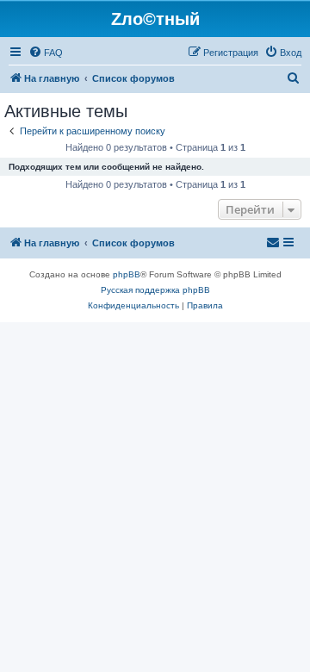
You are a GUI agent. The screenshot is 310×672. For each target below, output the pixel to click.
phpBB (126, 274)
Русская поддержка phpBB (155, 290)
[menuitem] (45, 52)
